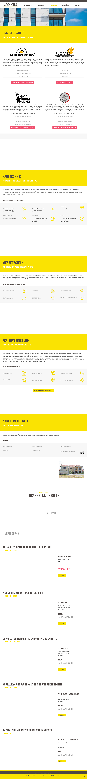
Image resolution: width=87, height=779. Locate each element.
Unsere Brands (53, 5)
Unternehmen (69, 1)
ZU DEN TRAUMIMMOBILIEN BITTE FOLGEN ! (43, 390)
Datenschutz (82, 1)
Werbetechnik (40, 5)
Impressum (77, 1)
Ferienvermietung (28, 5)
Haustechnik (78, 5)
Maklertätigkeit (66, 5)
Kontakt (73, 1)
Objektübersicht (64, 527)
